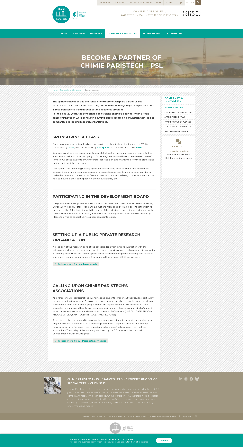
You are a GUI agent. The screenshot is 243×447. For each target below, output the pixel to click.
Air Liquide (103, 147)
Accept (164, 440)
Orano (71, 147)
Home (55, 90)
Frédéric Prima (180, 151)
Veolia (138, 147)
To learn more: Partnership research (77, 264)
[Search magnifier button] (198, 2)
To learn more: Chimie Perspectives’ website (82, 341)
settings (144, 442)
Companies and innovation (71, 90)
